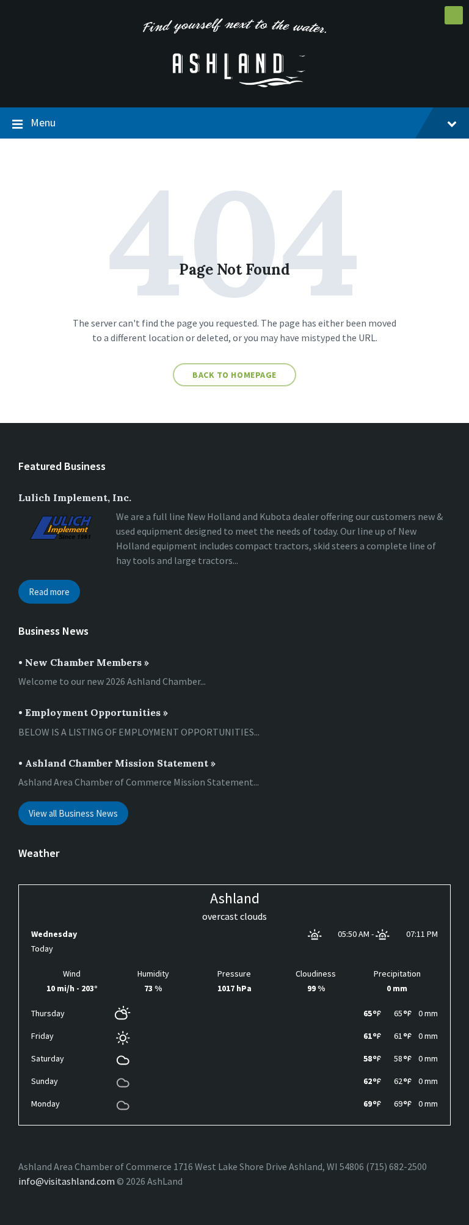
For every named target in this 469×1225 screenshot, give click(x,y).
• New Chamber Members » (83, 662)
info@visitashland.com (66, 1181)
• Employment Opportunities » (93, 712)
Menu (43, 122)
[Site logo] (234, 84)
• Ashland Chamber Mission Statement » (117, 762)
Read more (49, 592)
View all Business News (73, 813)
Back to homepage (234, 374)
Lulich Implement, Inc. (74, 497)
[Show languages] (454, 15)
